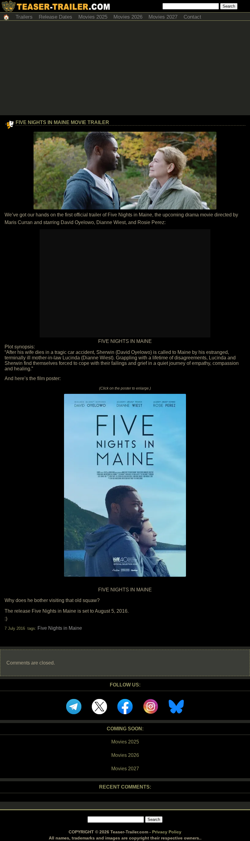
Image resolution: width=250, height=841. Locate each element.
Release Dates (55, 17)
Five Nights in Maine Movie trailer (62, 122)
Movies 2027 (162, 17)
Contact (192, 17)
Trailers (24, 17)
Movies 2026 (127, 17)
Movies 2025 (92, 17)
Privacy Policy (166, 831)
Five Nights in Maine (60, 628)
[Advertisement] (125, 69)
